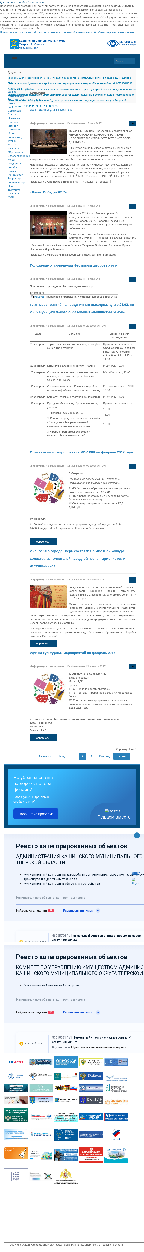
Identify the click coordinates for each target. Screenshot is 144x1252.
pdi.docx (39, 296)
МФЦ (11, 197)
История (13, 125)
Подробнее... (42, 541)
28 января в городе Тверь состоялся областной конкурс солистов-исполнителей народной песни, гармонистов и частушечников (77, 558)
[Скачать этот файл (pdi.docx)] (32, 296)
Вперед (104, 756)
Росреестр (14, 178)
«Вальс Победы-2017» (48, 192)
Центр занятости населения (14, 189)
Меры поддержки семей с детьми (14, 165)
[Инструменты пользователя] (132, 123)
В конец (121, 756)
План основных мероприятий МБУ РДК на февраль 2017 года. (82, 452)
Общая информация (16, 93)
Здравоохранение (17, 156)
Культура (13, 148)
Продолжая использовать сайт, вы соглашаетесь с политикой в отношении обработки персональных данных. (67, 32)
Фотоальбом (15, 174)
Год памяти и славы (16, 101)
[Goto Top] (137, 835)
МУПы (12, 144)
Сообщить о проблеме (36, 813)
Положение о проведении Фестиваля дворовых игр (73, 265)
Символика (15, 129)
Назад (62, 756)
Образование (16, 152)
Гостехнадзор (16, 182)
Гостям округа (16, 137)
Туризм (12, 140)
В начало (44, 756)
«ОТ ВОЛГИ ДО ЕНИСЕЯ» (51, 109)
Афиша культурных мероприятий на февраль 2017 (72, 652)
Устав (11, 133)
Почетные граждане (14, 120)
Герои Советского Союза (15, 110)
